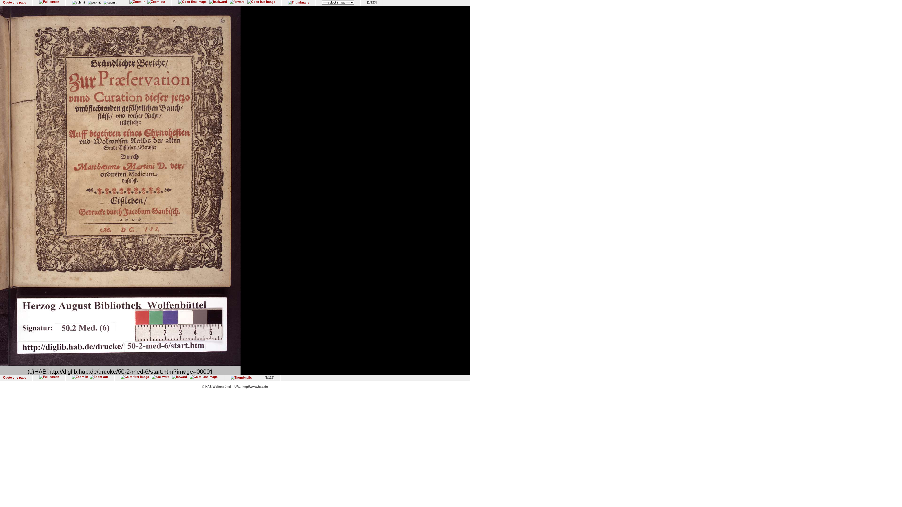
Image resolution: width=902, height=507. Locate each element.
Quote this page (14, 2)
